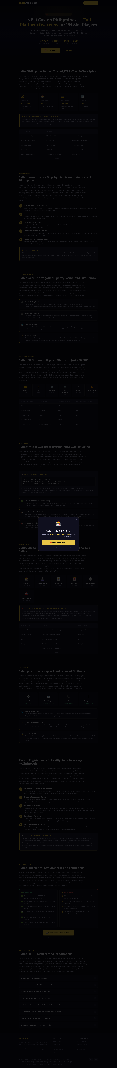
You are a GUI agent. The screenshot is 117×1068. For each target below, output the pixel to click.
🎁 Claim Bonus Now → (58, 542)
